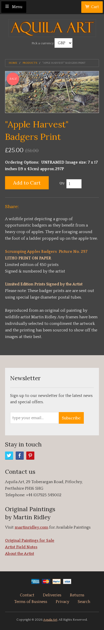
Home (13, 63)
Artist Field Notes (21, 547)
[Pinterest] (30, 456)
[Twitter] (9, 456)
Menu (16, 7)
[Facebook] (20, 456)
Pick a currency (43, 43)
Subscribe (71, 417)
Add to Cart (27, 182)
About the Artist (19, 553)
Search (84, 601)
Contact (27, 595)
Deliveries (52, 595)
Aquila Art (50, 619)
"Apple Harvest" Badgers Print (64, 63)
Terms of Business (30, 601)
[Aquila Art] (52, 26)
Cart (95, 7)
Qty (62, 183)
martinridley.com (31, 527)
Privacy (62, 601)
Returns (77, 595)
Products (30, 63)
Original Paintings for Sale (29, 540)
